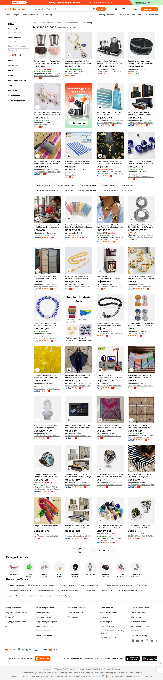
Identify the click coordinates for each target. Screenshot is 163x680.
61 (108, 550)
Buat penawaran (74, 617)
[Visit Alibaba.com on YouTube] (151, 640)
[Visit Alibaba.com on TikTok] (156, 640)
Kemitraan (135, 631)
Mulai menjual (136, 617)
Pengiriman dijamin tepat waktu (47, 622)
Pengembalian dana (107, 626)
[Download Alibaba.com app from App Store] (132, 658)
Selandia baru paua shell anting (20, 590)
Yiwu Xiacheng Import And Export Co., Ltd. (110, 239)
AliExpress (47, 669)
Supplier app (77, 658)
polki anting (143, 585)
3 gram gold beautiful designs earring (119, 585)
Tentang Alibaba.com (13, 607)
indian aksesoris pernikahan (90, 585)
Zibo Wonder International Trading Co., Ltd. (47, 76)
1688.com (57, 669)
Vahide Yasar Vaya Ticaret (137, 333)
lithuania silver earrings (46, 590)
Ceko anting (69, 190)
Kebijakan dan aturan (44, 635)
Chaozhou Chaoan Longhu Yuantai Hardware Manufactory (141, 287)
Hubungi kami (105, 617)
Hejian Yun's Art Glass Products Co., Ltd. (141, 177)
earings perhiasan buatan (66, 185)
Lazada (81, 669)
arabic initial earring (89, 185)
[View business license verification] (103, 676)
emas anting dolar (68, 585)
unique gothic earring (44, 185)
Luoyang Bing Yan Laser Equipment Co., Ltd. (47, 235)
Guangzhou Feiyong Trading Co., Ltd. (110, 174)
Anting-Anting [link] (87, 23)
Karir (6, 626)
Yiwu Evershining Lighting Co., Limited (47, 389)
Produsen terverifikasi (76, 613)
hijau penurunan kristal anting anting (43, 585)
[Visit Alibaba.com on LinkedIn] (137, 640)
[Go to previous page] (75, 550)
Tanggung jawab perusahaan (15, 622)
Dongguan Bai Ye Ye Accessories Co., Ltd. (78, 287)
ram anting (128, 190)
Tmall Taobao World (70, 669)
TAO (100, 669)
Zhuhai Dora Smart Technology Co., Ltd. (78, 436)
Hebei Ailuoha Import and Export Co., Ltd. (110, 123)
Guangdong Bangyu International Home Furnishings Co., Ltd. (141, 123)
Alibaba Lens (19, 658)
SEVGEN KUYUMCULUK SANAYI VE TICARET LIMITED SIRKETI (110, 333)
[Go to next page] (113, 550)
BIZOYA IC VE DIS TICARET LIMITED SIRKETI (47, 436)
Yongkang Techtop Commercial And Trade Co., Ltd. (47, 287)
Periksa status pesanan (139, 622)
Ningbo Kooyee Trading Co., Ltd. (77, 73)
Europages (116, 669)
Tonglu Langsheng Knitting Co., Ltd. (47, 172)
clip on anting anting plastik (70, 590)
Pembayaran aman (43, 613)
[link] (160, 657)
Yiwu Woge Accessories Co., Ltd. (109, 436)
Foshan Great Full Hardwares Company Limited (141, 237)
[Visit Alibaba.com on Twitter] (142, 640)
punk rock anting (127, 185)
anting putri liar (107, 590)
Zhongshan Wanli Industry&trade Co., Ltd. (110, 71)
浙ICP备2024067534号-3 (142, 676)
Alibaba (35, 23)
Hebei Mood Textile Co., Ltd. (75, 235)
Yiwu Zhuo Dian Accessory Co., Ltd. (47, 339)
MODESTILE (132, 71)
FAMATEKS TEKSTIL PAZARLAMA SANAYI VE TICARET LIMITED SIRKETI (141, 386)
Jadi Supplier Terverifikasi (140, 626)
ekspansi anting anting (110, 190)
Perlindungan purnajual (44, 626)
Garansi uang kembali (44, 617)
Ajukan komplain (106, 622)
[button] (93, 9)
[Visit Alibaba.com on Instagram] (147, 640)
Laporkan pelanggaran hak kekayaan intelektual (113, 632)
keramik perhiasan (109, 185)
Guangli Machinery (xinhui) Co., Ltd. (109, 287)
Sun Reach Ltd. (70, 175)
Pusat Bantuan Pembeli (108, 613)
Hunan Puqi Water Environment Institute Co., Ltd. (110, 386)
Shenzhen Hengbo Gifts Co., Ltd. (46, 125)
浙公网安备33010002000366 (120, 676)
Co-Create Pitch (11, 617)
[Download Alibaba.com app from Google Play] (150, 658)
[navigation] (18, 287)
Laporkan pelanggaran (108, 637)
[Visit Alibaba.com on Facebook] (132, 640)
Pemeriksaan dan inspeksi (45, 631)
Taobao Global (91, 669)
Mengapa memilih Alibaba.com (16, 613)
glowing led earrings (17, 585)
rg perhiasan (90, 590)
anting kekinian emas (17, 596)
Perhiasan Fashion (71, 23)
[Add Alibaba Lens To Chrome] (42, 658)
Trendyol (107, 669)
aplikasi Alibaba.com (115, 658)
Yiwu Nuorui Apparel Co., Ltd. (138, 438)
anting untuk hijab (37, 596)
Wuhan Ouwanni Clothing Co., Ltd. (77, 386)
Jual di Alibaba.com (138, 613)
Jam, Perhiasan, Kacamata (51, 23)
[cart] (124, 9)
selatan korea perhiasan (87, 190)
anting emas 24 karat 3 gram (60, 596)
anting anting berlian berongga (47, 190)
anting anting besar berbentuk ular (130, 590)
